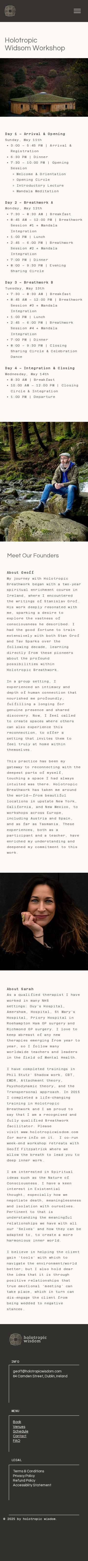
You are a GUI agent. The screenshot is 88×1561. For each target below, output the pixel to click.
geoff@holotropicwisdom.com (37, 1371)
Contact (19, 1436)
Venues (19, 1427)
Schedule (20, 1431)
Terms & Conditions (28, 1471)
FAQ (16, 1441)
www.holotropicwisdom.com (50, 1132)
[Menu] (77, 11)
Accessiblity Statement (32, 1485)
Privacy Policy (24, 1476)
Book (17, 1422)
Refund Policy (24, 1480)
